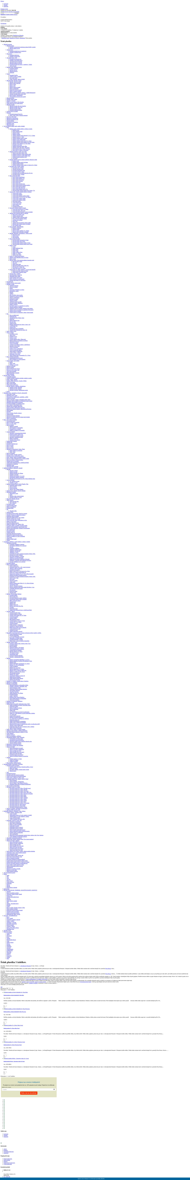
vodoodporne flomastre (25, 966)
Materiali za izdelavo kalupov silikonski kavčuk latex (19, 409)
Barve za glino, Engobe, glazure (14, 413)
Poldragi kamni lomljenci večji (19, 157)
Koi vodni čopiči (13, 78)
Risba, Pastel (10, 880)
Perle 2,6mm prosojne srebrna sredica (21, 185)
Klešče (11, 362)
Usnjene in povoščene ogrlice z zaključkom (20, 344)
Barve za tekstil (10, 425)
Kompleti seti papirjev (15, 569)
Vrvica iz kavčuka (14, 347)
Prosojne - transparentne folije (16, 657)
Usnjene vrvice (13, 338)
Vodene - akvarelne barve (12, 903)
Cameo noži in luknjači (15, 716)
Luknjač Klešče (13, 618)
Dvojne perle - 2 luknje (15, 273)
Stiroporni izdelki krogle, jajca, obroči (15, 517)
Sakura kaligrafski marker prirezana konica (20, 831)
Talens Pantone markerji (12, 871)
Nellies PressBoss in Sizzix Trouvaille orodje (20, 705)
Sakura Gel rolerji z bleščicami (17, 749)
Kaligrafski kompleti (14, 826)
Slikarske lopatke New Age (16, 107)
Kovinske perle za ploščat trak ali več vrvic (22, 173)
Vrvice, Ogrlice (10, 332)
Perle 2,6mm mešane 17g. (18, 178)
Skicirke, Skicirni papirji (15, 82)
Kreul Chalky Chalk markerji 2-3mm (15, 864)
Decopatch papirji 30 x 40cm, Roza (18, 795)
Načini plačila (7, 1160)
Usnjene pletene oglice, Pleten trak (18, 339)
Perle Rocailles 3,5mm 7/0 (16, 275)
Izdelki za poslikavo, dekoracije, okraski (13, 468)
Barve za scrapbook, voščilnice (14, 736)
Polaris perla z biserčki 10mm (19, 272)
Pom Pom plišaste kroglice (13, 523)
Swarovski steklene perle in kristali (18, 208)
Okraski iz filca (13, 511)
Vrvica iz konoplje (14, 343)
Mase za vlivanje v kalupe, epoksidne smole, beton (18, 399)
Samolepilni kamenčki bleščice (17, 740)
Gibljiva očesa (10, 512)
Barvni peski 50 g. (14, 596)
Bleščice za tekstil (14, 426)
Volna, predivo (10, 500)
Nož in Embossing (14, 709)
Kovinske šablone (11, 563)
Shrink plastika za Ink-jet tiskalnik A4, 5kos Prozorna (15, 1011)
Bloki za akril (13, 84)
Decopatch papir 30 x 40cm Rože (17, 805)
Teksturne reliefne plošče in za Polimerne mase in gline (19, 401)
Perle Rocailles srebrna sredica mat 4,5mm (22, 244)
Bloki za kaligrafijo (14, 88)
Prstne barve (9, 895)
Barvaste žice (13, 322)
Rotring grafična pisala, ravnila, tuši (15, 855)
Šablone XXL (13, 662)
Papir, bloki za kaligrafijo (15, 823)
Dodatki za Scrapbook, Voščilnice (14, 701)
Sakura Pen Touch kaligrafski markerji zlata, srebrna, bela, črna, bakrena (26, 835)
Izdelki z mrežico (14, 304)
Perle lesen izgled (16, 201)
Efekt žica (12, 319)
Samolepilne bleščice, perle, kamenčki (15, 737)
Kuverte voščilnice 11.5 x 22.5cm (17, 561)
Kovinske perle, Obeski (18, 167)
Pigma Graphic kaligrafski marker (17, 830)
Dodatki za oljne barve (15, 56)
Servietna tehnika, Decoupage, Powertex (13, 764)
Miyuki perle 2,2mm (17, 261)
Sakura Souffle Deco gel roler (16, 846)
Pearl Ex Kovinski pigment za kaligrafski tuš (17, 863)
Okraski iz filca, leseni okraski (17, 496)
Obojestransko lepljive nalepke (17, 649)
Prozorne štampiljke (14, 635)
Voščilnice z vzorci (14, 552)
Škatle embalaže (10, 374)
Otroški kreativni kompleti (13, 911)
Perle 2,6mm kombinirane (18, 177)
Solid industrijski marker (12, 854)
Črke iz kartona (13, 486)
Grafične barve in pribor (12, 111)
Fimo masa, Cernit (11, 394)
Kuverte (11, 547)
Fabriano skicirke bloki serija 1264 (18, 94)
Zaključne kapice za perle (15, 301)
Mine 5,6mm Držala (11, 383)
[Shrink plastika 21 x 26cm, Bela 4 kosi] (13, 1025)
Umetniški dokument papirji (16, 588)
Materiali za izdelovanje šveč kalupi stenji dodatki (18, 417)
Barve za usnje (10, 445)
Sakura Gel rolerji (11, 746)
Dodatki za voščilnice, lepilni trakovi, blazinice (17, 681)
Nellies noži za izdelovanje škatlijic (18, 722)
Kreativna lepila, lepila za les (16, 434)
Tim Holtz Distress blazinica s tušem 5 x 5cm (17, 732)
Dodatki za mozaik (14, 474)
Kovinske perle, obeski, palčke (17, 166)
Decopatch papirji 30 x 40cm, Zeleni (18, 800)
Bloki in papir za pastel (15, 87)
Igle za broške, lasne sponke (16, 295)
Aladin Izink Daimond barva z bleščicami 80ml (18, 462)
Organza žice (13, 327)
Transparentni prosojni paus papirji (18, 96)
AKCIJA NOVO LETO (9, 872)
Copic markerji (10, 733)
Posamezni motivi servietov (13, 765)
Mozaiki (8, 469)
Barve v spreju (10, 446)
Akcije (5, 1149)
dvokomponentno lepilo (85, 981)
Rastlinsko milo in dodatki (13, 516)
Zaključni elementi (14, 285)
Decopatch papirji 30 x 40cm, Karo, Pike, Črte (20, 792)
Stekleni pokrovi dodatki (15, 311)
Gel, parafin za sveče (14, 481)
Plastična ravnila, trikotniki (16, 387)
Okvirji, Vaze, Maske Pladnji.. (17, 489)
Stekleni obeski (16, 133)
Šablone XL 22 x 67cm (15, 667)
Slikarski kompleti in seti (12, 119)
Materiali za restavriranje (12, 118)
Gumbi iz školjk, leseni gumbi (14, 283)
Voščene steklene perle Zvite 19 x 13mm (21, 141)
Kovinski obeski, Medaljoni (16, 303)
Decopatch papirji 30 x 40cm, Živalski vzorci (20, 788)
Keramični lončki (11, 531)
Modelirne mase (10, 929)
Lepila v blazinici (14, 695)
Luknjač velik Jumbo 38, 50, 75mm (18, 615)
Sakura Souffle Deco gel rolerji (17, 752)
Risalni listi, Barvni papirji (16, 90)
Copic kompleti (13, 813)
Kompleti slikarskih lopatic (16, 110)
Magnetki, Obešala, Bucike (13, 498)
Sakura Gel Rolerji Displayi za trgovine (19, 756)
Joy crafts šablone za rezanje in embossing (19, 712)
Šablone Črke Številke (15, 679)
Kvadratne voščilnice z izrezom (17, 544)
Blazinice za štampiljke (12, 683)
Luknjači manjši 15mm (15, 612)
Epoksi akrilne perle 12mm (16, 277)
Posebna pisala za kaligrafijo (16, 832)
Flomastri (9, 899)
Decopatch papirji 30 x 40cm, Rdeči (18, 796)
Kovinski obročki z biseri (18, 171)
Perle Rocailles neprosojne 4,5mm (20, 240)
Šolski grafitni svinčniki (12, 909)
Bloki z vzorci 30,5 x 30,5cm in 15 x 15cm (20, 571)
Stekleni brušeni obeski (17, 163)
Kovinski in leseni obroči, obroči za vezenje (17, 513)
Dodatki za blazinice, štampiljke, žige (18, 686)
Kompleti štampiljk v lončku (16, 639)
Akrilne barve (10, 49)
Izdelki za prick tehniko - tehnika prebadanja (17, 730)
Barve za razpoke (11, 453)
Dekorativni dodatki (11, 492)
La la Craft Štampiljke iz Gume (17, 637)
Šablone (8, 658)
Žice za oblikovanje (14, 315)
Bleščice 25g (13, 603)
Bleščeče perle (15, 130)
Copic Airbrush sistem (15, 817)
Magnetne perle (16, 234)
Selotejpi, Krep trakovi (15, 439)
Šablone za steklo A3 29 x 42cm (17, 671)
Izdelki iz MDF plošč (11, 539)
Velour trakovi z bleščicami (16, 351)
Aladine (8, 938)
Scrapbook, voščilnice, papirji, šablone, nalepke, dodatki (17, 541)
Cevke (14, 246)
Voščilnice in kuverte (11, 543)
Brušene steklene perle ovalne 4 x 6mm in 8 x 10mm (24, 165)
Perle (8, 127)
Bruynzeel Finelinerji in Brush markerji (16, 859)
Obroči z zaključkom (14, 297)
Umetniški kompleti (11, 376)
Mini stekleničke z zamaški (13, 372)
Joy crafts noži (13, 714)
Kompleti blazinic (14, 694)
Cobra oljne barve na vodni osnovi (15, 103)
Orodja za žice (13, 323)
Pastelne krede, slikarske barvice (14, 67)
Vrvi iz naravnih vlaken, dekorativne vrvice (17, 520)
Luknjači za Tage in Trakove (16, 626)
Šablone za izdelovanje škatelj (17, 717)
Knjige (5, 874)
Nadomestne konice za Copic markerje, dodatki (21, 815)
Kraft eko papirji (13, 591)
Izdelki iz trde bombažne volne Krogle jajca (17, 527)
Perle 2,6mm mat (16, 182)
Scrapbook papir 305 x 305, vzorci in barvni (20, 567)
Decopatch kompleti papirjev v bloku (18, 807)
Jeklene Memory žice (14, 320)
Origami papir (13, 592)
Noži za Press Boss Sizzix (13, 927)
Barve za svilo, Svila (11, 423)
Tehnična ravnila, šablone (15, 389)
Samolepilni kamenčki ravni (16, 358)
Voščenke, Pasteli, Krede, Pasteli (14, 894)
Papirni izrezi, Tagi (14, 578)
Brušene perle (15, 161)
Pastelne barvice (13, 70)
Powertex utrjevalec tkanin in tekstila (15, 775)
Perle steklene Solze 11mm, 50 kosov (21, 149)
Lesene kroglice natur (12, 505)
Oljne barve (9, 53)
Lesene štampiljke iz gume (16, 634)
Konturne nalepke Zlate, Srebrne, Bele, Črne (20, 643)
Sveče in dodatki (10, 480)
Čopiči (8, 74)
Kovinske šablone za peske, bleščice (18, 598)
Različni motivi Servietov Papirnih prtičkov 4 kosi (21, 767)
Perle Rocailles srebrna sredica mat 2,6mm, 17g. (23, 190)
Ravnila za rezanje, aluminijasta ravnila (19, 390)
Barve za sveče (10, 448)
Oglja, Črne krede (11, 382)
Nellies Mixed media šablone (16, 678)
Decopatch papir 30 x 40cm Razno (18, 804)
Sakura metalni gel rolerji (15, 750)
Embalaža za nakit (14, 299)
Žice (8, 313)
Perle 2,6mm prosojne (17, 181)
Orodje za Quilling (14, 760)
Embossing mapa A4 (14, 720)
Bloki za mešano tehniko (15, 91)
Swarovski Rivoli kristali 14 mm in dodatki (22, 212)
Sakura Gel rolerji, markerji (13, 840)
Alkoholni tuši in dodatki (12, 466)
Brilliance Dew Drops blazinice (17, 697)
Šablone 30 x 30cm (14, 674)
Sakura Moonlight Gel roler (16, 842)
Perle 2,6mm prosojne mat (18, 183)
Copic (8, 941)
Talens (8, 934)
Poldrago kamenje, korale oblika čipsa (21, 155)
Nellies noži (12, 710)
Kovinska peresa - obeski (18, 174)
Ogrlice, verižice (10, 921)
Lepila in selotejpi (11, 431)
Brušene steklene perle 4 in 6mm (20, 162)
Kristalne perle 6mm (17, 145)
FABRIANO (10, 950)
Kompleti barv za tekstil (15, 429)
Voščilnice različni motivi (15, 549)
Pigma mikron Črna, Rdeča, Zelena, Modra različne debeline (21, 851)
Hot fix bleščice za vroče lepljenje (17, 359)
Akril (8, 878)
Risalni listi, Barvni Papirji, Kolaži (15, 910)
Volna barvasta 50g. (14, 501)
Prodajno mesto (4, 9)
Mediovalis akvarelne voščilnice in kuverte (19, 559)
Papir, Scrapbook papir (12, 564)
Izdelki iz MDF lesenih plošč (13, 809)
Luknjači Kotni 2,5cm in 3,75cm (17, 620)
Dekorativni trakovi (14, 342)
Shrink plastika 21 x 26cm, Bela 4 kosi (12, 1028)
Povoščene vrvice (14, 334)
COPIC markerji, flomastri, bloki (14, 812)
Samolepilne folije (14, 654)
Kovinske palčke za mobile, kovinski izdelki (17, 525)
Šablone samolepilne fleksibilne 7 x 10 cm (19, 659)
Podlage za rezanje (14, 364)
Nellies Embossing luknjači (16, 631)
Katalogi (6, 1150)
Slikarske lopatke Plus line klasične (18, 106)
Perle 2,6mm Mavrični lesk (18, 187)
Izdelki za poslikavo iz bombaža (17, 430)
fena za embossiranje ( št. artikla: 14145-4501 (36, 979)
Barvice (8, 898)
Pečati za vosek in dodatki (16, 824)
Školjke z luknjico (16, 228)
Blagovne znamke (8, 931)
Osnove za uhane (14, 287)
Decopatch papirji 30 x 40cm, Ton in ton (19, 791)
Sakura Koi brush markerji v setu (14, 856)
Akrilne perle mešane (17, 220)
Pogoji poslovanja (8, 1158)
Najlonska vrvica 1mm (15, 354)
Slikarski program (8, 44)
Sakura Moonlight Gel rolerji (16, 748)
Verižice (11, 293)
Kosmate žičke (10, 508)
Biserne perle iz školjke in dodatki (20, 232)
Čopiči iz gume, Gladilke (15, 76)
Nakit (8, 875)
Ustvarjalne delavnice (9, 1151)
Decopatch (9, 935)
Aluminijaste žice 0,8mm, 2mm (17, 317)
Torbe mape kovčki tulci (12, 385)
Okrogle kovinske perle (17, 169)
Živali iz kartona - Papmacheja (17, 781)
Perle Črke (14, 221)
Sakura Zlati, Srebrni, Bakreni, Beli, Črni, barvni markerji (20, 839)
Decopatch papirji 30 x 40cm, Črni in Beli (19, 803)
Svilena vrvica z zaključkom (16, 348)
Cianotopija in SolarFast (12, 122)
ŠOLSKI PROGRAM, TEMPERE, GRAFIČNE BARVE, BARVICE (20, 890)
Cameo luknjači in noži (15, 628)
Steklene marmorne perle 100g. (19, 146)
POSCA (8, 954)
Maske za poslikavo (11, 506)
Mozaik (8, 886)
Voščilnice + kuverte (11, 922)
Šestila (8, 391)
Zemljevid (6, 1153)
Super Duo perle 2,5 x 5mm (19, 268)
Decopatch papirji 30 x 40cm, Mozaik (18, 789)
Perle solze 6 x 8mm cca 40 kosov (20, 150)
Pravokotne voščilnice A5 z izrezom (18, 545)
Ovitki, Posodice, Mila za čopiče (17, 79)
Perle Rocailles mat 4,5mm (18, 241)
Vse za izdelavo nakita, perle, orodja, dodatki (14, 126)
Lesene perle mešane (17, 194)
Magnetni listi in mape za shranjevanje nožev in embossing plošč (25, 724)
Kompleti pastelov (14, 68)
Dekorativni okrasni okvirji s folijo (15, 535)
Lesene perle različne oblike (19, 198)
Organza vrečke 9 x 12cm (16, 497)
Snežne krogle (10, 414)
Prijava (2, 1)
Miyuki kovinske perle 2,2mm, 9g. (20, 265)
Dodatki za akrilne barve (15, 52)
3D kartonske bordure (15, 673)
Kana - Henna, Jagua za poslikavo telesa (16, 457)
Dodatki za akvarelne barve (16, 60)
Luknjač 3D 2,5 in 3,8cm (15, 622)
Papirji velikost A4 (14, 565)
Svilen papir (12, 582)
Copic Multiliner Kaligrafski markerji (18, 836)
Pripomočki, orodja (14, 291)
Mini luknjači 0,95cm (15, 619)
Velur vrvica (12, 335)
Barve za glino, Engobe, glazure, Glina (16, 907)
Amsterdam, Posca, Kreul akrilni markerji (16, 852)
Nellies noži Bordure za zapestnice (18, 721)
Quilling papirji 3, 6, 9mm (16, 758)
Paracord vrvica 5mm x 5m (13, 370)
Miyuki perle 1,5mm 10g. (18, 267)
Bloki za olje (12, 86)
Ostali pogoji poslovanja (9, 1162)
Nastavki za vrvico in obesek (16, 296)
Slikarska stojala (10, 98)
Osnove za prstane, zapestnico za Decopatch (17, 808)
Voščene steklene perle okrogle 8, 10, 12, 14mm (23, 135)
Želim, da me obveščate (28, 1093)
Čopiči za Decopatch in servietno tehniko (16, 776)
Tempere (9, 891)
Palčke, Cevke (13, 245)
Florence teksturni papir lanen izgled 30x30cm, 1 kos (22, 587)
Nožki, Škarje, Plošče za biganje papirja (16, 729)
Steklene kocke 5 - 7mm (18, 137)
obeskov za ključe (33, 983)
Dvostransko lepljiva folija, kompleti (18, 599)
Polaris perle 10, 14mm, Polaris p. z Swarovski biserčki (22, 269)
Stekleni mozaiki (13, 472)
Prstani (11, 288)
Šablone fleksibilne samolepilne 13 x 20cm (20, 663)
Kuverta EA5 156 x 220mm (16, 555)
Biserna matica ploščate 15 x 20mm (20, 230)
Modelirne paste (10, 123)
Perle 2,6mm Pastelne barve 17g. (20, 189)
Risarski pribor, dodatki (9, 375)
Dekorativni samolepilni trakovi (14, 744)
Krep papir (12, 579)
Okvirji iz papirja (13, 580)
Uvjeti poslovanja (8, 1164)
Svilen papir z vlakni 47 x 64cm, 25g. (15, 777)
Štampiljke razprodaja (12, 923)
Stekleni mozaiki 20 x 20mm (16, 473)
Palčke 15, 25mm (16, 253)
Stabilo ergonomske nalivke (13, 913)
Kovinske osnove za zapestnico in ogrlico (19, 305)
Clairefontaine (10, 949)
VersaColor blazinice (14, 700)
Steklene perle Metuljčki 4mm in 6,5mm (19, 257)
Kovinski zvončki (11, 504)
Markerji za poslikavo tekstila (13, 868)
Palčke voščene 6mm (17, 252)
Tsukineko (9, 946)
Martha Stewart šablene (15, 677)
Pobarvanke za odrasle (12, 887)
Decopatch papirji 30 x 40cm (13, 787)
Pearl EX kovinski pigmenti (13, 415)
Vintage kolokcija (11, 734)
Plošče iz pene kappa (11, 521)
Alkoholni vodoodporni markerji (14, 838)
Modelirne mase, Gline (12, 395)
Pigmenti (9, 112)
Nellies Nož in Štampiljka (16, 728)
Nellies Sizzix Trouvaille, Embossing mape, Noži (18, 704)
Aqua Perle (9, 537)
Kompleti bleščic (13, 595)
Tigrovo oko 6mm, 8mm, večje (19, 153)
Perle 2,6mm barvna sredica (18, 186)
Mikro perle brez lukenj (15, 600)
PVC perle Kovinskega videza (19, 218)
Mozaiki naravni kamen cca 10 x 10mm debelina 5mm (22, 478)
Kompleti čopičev (14, 75)
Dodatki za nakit (10, 284)
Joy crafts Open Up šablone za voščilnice (19, 718)
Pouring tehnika (10, 120)
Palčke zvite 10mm (16, 254)
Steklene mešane (16, 134)
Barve (8, 917)
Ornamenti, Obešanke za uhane (17, 289)
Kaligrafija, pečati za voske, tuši (14, 820)
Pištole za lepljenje (14, 438)
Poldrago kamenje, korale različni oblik (21, 154)
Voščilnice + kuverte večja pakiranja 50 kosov (20, 560)
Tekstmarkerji (10, 867)
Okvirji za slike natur (11, 116)
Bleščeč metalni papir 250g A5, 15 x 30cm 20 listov (22, 583)
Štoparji (11, 292)
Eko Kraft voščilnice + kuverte (17, 556)
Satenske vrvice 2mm (15, 346)
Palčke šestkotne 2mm (17, 248)
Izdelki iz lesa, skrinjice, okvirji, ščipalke (16, 490)
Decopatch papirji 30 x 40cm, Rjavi (18, 801)
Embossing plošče (14, 706)
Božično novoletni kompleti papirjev (18, 575)
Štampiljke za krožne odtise (16, 638)
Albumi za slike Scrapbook (16, 568)
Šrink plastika (10, 410)
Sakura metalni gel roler (15, 844)
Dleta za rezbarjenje (11, 418)
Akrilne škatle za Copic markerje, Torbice (19, 816)
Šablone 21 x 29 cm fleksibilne (17, 665)
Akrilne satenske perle (17, 216)
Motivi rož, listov (14, 768)
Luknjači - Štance (11, 611)
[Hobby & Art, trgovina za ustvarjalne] (10, 11)
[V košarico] (4, 1007)
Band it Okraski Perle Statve (13, 368)
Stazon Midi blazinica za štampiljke (18, 698)
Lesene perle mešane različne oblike (20, 196)
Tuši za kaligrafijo (14, 834)
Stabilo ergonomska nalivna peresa (15, 866)
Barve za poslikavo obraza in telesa (15, 460)
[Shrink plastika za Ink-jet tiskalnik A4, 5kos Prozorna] (17, 1008)
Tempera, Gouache (11, 100)
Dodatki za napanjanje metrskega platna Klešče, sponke (23, 47)
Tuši (8, 902)
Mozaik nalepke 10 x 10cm (16, 651)
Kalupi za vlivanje (11, 398)
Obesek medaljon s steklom (16, 307)
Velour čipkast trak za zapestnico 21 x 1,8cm (20, 355)
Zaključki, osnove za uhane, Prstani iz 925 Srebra (21, 308)
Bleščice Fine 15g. (14, 604)
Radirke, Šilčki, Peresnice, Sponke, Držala (16, 380)
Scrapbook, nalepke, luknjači (13, 919)
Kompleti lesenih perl (17, 206)
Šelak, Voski (12, 452)
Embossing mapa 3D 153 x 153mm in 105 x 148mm (22, 726)
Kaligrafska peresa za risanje (16, 828)
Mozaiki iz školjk (14, 470)
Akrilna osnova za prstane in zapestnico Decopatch (21, 309)
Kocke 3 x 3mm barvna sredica (17, 256)
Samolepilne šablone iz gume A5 (17, 675)
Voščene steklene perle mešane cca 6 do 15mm (23, 142)
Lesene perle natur (16, 204)
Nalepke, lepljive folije (12, 642)
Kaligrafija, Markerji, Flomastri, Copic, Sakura (14, 811)
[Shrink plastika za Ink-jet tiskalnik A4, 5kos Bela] (16, 992)
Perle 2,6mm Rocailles (15, 175)
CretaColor (9, 933)
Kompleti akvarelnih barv (15, 59)
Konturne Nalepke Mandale (16, 655)
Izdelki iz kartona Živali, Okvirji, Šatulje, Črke (17, 484)
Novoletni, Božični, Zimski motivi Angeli (19, 769)
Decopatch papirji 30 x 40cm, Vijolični (19, 797)
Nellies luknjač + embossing (16, 624)
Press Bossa (108, 968)
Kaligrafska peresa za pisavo (16, 827)
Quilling (8, 757)
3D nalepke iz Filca (14, 653)
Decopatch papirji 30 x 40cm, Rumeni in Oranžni (21, 793)
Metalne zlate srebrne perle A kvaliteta (21, 224)
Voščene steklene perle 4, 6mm (19, 138)
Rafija (11, 494)
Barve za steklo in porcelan (13, 422)
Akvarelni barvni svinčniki (16, 61)
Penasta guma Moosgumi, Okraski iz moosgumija (18, 528)
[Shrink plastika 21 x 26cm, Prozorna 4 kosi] (14, 1042)
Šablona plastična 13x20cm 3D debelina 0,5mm (21, 661)
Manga (8, 884)
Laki (8, 772)
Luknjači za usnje (14, 630)
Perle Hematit (15, 237)
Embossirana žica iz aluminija (16, 328)
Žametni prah (13, 602)
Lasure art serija (10, 882)
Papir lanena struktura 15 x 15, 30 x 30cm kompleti (21, 574)
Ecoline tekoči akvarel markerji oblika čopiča (17, 860)
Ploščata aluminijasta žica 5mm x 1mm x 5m (20, 324)
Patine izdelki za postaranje (16, 450)
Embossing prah (10, 702)
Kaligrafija (9, 883)
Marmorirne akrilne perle (18, 214)
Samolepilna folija (14, 584)
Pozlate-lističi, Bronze (12, 441)
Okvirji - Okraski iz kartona (16, 586)
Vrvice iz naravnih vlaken (16, 350)
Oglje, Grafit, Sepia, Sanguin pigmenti (18, 115)
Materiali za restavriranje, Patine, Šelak (16, 449)
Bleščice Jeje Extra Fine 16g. (16, 606)
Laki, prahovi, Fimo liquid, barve (14, 405)
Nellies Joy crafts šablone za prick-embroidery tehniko (22, 713)
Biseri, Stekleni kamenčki (12, 356)
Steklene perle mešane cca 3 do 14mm (21, 143)
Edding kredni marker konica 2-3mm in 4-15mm (18, 862)
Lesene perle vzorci (17, 193)
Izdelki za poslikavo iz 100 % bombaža (16, 536)
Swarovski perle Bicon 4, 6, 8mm (20, 209)
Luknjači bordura (14, 623)
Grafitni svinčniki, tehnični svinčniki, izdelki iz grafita (19, 378)
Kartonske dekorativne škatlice (14, 533)
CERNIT (9, 953)
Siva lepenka (13, 590)
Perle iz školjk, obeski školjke (16, 226)
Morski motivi (13, 771)
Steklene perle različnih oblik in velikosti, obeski (21, 128)
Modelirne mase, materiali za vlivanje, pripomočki (15, 393)
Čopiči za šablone (14, 666)
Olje (8, 876)
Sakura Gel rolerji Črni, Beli (16, 850)
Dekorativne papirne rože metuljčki (15, 745)
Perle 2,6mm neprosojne (18, 179)
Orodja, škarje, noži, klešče (13, 360)
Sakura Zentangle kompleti (13, 858)
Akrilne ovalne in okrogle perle (19, 217)
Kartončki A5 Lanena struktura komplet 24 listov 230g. (22, 553)
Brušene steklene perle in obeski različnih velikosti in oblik (23, 159)
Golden (8, 957)
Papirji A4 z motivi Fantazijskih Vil (18, 572)
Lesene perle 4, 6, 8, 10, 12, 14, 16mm (21, 197)
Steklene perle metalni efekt (18, 139)
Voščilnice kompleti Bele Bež (16, 557)
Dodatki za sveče (14, 482)
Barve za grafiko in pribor (13, 893)
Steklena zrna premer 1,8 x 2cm (17, 476)
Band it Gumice (10, 367)
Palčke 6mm (15, 250)
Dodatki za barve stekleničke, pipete (15, 456)
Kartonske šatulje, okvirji (15, 485)
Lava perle (14, 158)
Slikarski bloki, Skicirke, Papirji (14, 80)
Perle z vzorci (13, 259)
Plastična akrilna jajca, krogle (13, 519)
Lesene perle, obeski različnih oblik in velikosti (20, 191)
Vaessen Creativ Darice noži (16, 725)
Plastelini (9, 411)
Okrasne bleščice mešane (15, 742)
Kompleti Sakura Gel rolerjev (16, 754)
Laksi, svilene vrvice (11, 331)
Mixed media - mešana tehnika (14, 763)
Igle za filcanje (13, 502)
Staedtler (9, 945)
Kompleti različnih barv (12, 443)
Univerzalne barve (11, 421)
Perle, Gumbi (10, 918)
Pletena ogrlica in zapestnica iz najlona (19, 340)
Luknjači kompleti (14, 616)
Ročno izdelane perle (17, 131)
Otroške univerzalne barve (13, 897)
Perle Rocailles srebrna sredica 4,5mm (21, 242)
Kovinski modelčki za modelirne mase (15, 403)
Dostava (5, 1161)
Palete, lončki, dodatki (12, 901)
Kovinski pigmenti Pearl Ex (16, 114)
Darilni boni (6, 889)
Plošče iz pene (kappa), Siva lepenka (15, 102)
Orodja (8, 540)
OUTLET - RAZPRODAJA (10, 915)
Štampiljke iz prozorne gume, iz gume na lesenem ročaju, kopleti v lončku (24, 632)
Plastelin (8, 905)
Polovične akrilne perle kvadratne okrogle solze (21, 741)
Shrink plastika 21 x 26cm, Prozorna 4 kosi (13, 1044)
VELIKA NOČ (7, 930)
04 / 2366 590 (7, 1176)
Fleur (8, 958)
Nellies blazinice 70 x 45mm (16, 693)
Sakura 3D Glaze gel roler (16, 753)
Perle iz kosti (15, 236)
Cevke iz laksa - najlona (15, 352)
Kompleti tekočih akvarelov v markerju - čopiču (21, 64)
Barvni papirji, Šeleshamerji (16, 95)
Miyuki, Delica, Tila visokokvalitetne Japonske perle (22, 260)
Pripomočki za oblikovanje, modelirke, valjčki (17, 397)
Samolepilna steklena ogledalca (17, 477)
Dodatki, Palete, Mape (12, 99)
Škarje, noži (12, 363)
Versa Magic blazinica (15, 690)
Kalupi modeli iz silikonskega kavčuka (16, 407)
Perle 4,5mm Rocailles (15, 238)
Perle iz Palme (15, 205)
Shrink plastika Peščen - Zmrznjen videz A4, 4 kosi (14, 1061)
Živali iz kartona (13, 488)
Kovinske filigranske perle (18, 170)
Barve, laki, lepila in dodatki (10, 419)
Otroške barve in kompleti (13, 461)
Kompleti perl (10, 281)
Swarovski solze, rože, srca (18, 210)
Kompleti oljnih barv (14, 55)
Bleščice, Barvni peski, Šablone (14, 594)
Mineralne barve (10, 124)
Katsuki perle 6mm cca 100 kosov (17, 280)
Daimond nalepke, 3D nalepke (17, 647)
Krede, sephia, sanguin (12, 379)
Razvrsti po (3, 988)
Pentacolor (9, 956)
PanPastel (12, 72)
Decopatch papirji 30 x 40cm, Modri (18, 799)
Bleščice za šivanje (11, 366)
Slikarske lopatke (11, 104)
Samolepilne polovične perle (16, 738)
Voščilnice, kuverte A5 (15, 551)
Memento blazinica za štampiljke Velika (19, 685)
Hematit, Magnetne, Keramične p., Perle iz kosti (21, 233)
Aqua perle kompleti (11, 371)
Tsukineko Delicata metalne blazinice (18, 689)
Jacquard (9, 947)
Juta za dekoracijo (11, 529)
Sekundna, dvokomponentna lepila (18, 433)
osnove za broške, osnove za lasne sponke (36, 981)
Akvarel (8, 879)
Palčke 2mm (15, 249)
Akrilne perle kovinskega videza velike (21, 222)
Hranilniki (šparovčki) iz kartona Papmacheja (20, 784)
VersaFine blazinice (14, 691)
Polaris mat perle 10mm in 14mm (20, 271)
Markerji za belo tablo (12, 870)
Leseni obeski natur (17, 202)
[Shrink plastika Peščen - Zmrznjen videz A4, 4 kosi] (16, 1058)
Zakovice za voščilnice (12, 682)
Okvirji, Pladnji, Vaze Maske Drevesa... (19, 783)
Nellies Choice (10, 942)
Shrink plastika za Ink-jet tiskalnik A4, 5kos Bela (14, 995)
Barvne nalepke (13, 646)
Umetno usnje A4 (11, 532)
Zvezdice (12, 607)
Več (1, 987)
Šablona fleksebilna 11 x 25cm (17, 669)
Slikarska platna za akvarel (16, 63)
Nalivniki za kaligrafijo (15, 821)
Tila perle (14, 263)
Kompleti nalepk (13, 645)
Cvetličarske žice (13, 326)
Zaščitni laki (9, 442)
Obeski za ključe (13, 300)
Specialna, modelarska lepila (16, 437)
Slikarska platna (10, 45)
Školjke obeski (15, 229)
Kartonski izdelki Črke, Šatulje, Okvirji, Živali (17, 779)
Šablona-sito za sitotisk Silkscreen (14, 406)
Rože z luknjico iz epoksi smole (17, 279)
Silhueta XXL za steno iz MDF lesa (18, 670)
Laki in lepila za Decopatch (13, 785)
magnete (24, 981)
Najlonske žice (13, 316)
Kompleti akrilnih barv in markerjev (18, 51)
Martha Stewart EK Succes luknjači (18, 627)
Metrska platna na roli (15, 48)
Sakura (8, 943)
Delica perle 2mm (16, 264)
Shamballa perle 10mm (15, 276)
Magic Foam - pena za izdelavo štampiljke (19, 641)
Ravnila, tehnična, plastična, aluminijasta (16, 386)
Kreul (8, 937)
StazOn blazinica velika (15, 687)
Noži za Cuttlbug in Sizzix (16, 708)
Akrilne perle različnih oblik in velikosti (19, 213)
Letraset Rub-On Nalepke (16, 650)
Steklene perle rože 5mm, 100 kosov (21, 147)
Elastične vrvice (13, 336)
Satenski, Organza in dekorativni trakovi (16, 515)
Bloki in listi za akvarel (15, 83)
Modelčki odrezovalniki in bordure (15, 402)
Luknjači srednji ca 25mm (16, 614)
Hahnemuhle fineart (11, 939)
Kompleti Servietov (11, 773)
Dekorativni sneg (14, 608)
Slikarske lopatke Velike (15, 108)
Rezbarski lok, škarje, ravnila (13, 914)
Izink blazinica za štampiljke (16, 427)
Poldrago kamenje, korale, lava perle (18, 151)
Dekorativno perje (14, 493)
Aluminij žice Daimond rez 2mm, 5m (18, 330)
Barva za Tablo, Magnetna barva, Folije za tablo (18, 458)
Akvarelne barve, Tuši (12, 57)
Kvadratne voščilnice (14, 548)
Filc (7, 509)
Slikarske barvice (14, 71)
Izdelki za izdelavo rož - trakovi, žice (15, 524)
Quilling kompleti (14, 761)
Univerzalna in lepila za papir (16, 435)
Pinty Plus (9, 952)
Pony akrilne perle (16, 225)
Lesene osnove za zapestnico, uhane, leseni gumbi (21, 312)
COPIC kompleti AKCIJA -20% (17, 819)
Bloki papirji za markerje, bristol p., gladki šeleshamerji (22, 92)
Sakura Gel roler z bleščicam (16, 843)
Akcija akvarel (13, 65)
